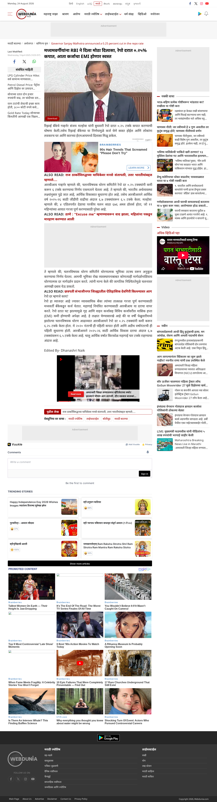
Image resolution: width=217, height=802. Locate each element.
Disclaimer (52, 798)
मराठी (97, 3)
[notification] (206, 13)
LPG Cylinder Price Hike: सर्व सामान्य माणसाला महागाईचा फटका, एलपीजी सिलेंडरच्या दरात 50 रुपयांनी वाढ (24, 77)
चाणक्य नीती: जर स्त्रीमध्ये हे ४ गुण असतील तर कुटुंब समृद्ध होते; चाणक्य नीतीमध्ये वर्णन (183, 129)
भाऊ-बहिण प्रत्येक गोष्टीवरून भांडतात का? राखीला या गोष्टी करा (180, 104)
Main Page (14, 798)
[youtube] (207, 3)
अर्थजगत (28, 43)
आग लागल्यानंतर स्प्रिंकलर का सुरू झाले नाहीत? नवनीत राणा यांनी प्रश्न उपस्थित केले (181, 358)
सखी (144, 755)
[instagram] (201, 3)
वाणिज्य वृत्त (42, 43)
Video (165, 227)
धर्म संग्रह (129, 14)
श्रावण (65, 14)
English (80, 3)
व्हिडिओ (142, 14)
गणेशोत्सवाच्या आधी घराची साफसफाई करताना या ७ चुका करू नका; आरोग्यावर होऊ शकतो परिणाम (183, 203)
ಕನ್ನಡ (127, 3)
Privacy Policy (81, 798)
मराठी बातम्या (14, 43)
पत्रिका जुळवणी (51, 765)
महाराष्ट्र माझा (51, 14)
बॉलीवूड (106, 419)
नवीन (164, 326)
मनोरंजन (155, 14)
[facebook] (190, 3)
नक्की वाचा (167, 96)
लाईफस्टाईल (111, 14)
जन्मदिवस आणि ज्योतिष (55, 787)
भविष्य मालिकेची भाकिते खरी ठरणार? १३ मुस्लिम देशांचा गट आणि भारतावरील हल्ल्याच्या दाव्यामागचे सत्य (183, 154)
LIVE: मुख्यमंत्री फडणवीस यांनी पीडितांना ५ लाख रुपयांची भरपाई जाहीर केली (181, 433)
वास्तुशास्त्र (48, 760)
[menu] (11, 14)
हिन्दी (71, 3)
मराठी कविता (148, 776)
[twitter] (195, 3)
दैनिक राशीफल (51, 771)
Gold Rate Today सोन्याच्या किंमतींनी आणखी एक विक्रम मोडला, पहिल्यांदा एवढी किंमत (24, 114)
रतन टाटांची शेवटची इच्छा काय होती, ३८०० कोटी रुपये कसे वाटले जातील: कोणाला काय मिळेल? (23, 105)
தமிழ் (89, 3)
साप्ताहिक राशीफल (52, 781)
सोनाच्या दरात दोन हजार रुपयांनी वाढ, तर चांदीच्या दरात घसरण (24, 96)
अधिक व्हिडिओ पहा (168, 233)
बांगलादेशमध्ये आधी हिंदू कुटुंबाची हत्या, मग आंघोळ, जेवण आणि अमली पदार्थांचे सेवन (180, 333)
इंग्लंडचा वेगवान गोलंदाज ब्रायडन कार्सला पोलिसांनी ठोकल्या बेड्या (179, 408)
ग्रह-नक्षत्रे (48, 755)
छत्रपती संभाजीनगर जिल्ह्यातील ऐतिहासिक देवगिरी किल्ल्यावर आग (108, 291)
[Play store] (200, 13)
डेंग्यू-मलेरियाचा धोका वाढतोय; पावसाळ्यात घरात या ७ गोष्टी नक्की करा (180, 179)
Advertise (39, 798)
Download (52, 118)
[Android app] (108, 737)
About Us (27, 798)
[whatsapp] (34, 61)
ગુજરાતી (137, 3)
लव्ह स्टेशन (146, 765)
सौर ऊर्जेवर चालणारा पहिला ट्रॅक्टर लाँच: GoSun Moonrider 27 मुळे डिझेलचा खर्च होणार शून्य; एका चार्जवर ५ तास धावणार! (181, 383)
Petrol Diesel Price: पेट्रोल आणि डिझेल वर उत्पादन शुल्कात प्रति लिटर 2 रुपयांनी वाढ (24, 86)
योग (144, 760)
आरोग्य (76, 14)
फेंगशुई (47, 776)
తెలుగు (107, 3)
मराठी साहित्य (148, 771)
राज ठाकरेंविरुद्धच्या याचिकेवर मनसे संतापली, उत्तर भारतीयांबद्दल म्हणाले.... (99, 412)
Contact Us (66, 798)
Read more (76, 394)
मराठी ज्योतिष (91, 14)
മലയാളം (117, 3)
